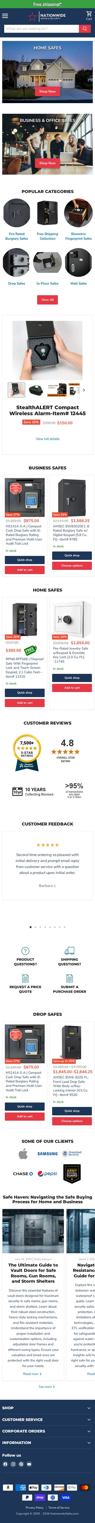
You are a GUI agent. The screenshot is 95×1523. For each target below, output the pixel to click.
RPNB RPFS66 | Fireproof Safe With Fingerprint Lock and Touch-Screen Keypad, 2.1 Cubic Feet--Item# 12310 (25, 668)
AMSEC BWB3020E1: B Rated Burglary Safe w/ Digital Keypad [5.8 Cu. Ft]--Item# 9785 (71, 533)
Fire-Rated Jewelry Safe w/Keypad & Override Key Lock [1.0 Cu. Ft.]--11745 (70, 655)
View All (47, 300)
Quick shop (24, 560)
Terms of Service (59, 1508)
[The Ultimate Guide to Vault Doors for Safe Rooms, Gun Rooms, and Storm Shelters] (33, 1231)
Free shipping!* (47, 4)
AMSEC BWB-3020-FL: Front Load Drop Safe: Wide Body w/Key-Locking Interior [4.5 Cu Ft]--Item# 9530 (70, 1086)
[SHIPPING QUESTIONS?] (69, 957)
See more (46, 1387)
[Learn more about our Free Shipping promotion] (30, 650)
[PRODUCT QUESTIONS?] (25, 957)
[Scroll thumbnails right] (83, 390)
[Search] (85, 29)
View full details (47, 439)
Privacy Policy (35, 1508)
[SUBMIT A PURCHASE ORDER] (69, 984)
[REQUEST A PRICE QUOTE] (25, 984)
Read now (31, 1374)
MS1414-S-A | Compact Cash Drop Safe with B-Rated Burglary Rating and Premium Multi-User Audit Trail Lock (24, 535)
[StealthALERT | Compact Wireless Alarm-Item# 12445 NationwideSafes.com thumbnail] (16, 390)
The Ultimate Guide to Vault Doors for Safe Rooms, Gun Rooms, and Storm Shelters (33, 1273)
